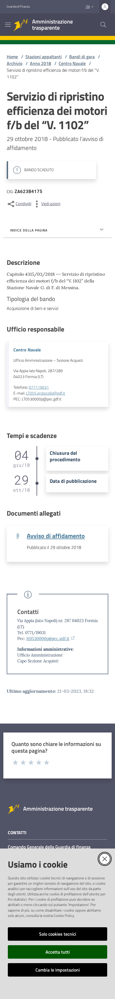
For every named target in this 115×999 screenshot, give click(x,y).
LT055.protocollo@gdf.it (45, 393)
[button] (103, 25)
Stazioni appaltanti (43, 56)
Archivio (14, 63)
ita (88, 6)
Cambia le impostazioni (57, 969)
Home (12, 56)
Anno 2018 (40, 63)
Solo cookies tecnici (57, 934)
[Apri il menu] (7, 24)
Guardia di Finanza (18, 6)
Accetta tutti (57, 952)
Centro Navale (72, 63)
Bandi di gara (82, 56)
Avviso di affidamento (56, 535)
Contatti (28, 612)
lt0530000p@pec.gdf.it (48, 638)
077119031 (39, 387)
